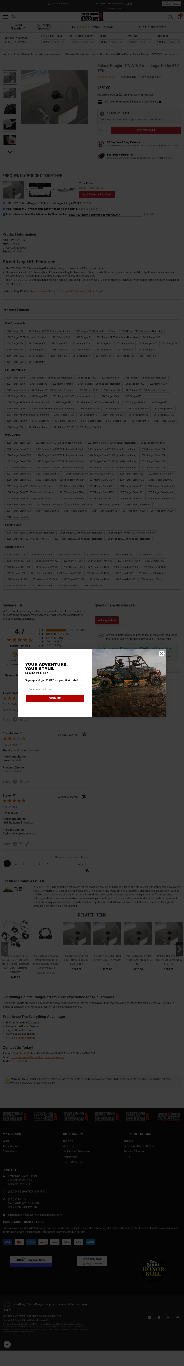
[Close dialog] (161, 653)
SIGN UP (55, 698)
